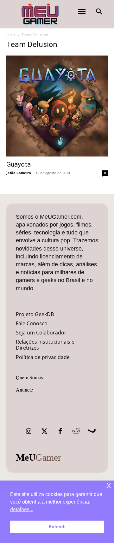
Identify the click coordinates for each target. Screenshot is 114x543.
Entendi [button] (57, 526)
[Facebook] (60, 431)
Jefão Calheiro (18, 172)
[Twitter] (44, 431)
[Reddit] (76, 431)
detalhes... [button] (21, 509)
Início (11, 35)
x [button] (109, 485)
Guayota (18, 164)
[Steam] (92, 431)
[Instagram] (28, 431)
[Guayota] (57, 106)
